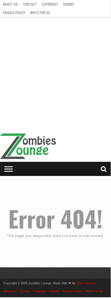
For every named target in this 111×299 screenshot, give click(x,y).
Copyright (50, 4)
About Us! (10, 4)
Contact (30, 4)
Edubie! (68, 4)
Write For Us (40, 12)
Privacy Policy (14, 12)
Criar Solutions (86, 283)
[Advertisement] (55, 75)
